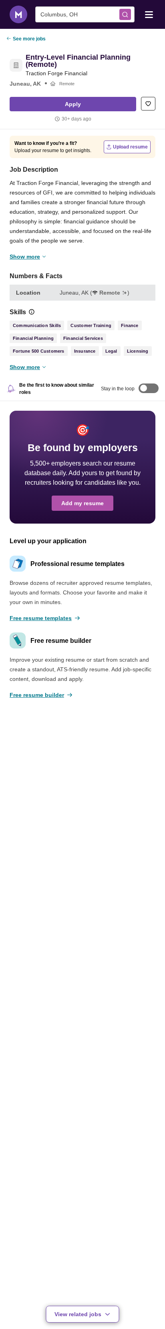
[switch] (149, 388)
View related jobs (77, 1314)
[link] (16, 65)
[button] (73, 104)
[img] (31, 312)
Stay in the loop (118, 388)
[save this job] (148, 103)
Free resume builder (37, 695)
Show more (25, 256)
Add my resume (82, 503)
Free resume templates (41, 618)
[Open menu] (149, 14)
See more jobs (29, 39)
